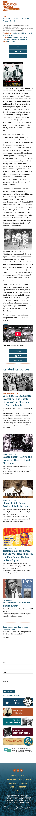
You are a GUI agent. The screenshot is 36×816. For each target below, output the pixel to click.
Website (5, 681)
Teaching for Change (22, 799)
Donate (24, 783)
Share (19, 47)
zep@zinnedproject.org (20, 802)
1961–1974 (10, 35)
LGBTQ (17, 39)
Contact (18, 791)
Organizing (23, 39)
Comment (6, 638)
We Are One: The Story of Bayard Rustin (17, 604)
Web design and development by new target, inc (18, 807)
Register (22, 787)
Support (12, 783)
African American (13, 37)
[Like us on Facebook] (14, 770)
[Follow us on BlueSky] (18, 770)
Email (5, 672)
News (28, 779)
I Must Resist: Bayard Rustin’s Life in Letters (15, 504)
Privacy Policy (18, 810)
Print (19, 51)
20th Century (16, 33)
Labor (12, 39)
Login (12, 787)
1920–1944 (24, 33)
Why (23, 775)
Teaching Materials (13, 779)
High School (11, 41)
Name (5, 663)
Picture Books (7, 600)
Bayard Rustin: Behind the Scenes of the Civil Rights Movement (17, 460)
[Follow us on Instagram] (21, 770)
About (14, 775)
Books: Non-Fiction (9, 454)
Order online (18, 56)
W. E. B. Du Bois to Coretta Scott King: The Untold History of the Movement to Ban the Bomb (17, 400)
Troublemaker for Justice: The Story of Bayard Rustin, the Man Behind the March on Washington (18, 555)
